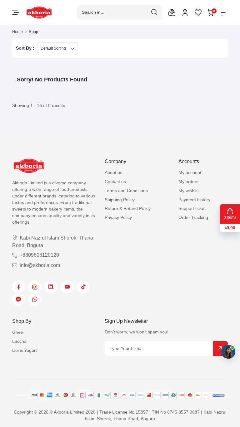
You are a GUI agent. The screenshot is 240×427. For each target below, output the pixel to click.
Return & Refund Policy (128, 208)
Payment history (194, 199)
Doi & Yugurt (24, 350)
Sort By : (25, 48)
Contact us (115, 181)
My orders (188, 181)
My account (189, 172)
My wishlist (189, 190)
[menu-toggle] (15, 12)
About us (113, 172)
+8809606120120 (39, 255)
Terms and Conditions (126, 190)
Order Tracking (193, 217)
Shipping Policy (120, 199)
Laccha (19, 341)
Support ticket (192, 208)
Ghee (17, 332)
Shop (33, 31)
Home (17, 31)
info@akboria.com (40, 265)
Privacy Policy (118, 217)
